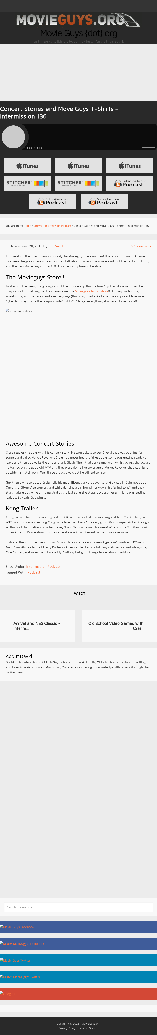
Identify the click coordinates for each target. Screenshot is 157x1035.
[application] (78, 147)
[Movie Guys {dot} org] (78, 26)
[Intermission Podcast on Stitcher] (78, 183)
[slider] (148, 147)
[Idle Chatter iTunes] (27, 165)
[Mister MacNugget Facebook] (78, 944)
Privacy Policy (67, 1028)
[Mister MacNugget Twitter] (78, 977)
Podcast (33, 572)
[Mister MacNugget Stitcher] (27, 183)
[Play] (13, 136)
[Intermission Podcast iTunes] (129, 165)
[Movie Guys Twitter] (78, 960)
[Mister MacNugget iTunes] (78, 165)
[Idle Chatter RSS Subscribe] (52, 201)
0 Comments (141, 246)
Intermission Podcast (43, 566)
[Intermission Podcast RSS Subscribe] (129, 183)
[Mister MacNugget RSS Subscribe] (104, 201)
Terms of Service (87, 1028)
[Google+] (78, 994)
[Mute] (139, 147)
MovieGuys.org (90, 1023)
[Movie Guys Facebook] (78, 927)
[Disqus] (78, 734)
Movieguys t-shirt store (91, 291)
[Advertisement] (78, 72)
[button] (78, 6)
